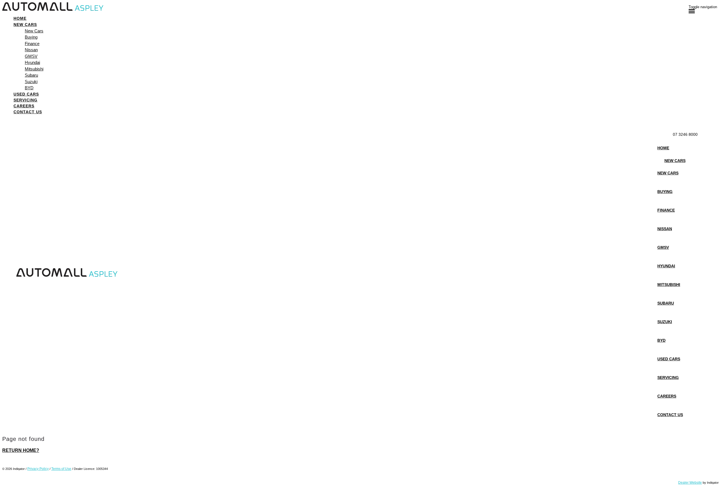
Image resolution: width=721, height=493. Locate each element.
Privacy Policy (38, 469)
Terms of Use (61, 469)
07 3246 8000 (685, 134)
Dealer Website (690, 483)
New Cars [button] (25, 24)
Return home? (20, 450)
